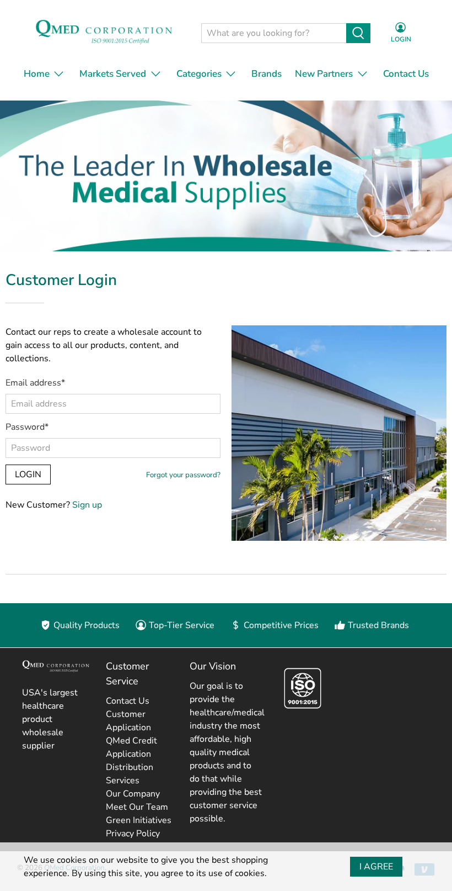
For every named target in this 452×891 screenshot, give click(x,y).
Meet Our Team (137, 807)
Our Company (133, 794)
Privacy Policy (133, 833)
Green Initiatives (138, 820)
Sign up (87, 505)
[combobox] (274, 33)
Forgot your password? (183, 475)
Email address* (35, 383)
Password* (27, 427)
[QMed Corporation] (101, 33)
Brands (266, 73)
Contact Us (406, 73)
